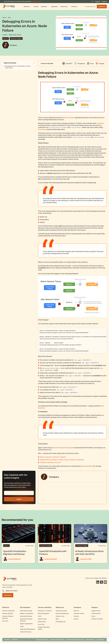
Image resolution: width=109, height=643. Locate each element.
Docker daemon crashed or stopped (53, 457)
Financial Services (25, 632)
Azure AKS (41, 624)
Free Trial (5, 621)
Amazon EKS (42, 621)
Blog (57, 619)
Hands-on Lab (60, 616)
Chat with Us (8, 595)
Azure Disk (42, 129)
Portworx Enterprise (8, 611)
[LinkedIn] (97, 582)
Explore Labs (36, 1)
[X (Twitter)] (101, 582)
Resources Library (61, 611)
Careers (76, 619)
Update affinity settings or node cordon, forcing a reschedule (62, 459)
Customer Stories (79, 613)
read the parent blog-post (63, 447)
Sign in (104, 1)
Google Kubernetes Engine (44, 628)
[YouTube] (105, 582)
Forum (93, 616)
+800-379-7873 (11, 591)
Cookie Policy (100, 639)
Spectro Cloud (42, 619)
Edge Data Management (27, 629)
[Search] (92, 1)
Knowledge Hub (60, 621)
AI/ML (22, 626)
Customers (54, 6)
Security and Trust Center (57, 639)
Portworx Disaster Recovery (7, 617)
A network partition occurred (50, 462)
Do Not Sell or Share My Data (75, 639)
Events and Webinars (62, 613)
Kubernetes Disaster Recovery (26, 620)
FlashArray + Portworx (45, 611)
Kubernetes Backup (26, 616)
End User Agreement (42, 639)
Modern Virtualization (26, 613)
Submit (19, 499)
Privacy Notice (90, 639)
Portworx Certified (97, 619)
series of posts (69, 117)
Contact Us (102, 6)
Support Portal (95, 611)
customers (100, 123)
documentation (87, 466)
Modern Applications (26, 623)
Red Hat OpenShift (43, 613)
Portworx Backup (7, 613)
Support (97, 1)
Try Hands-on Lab (90, 6)
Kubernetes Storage (26, 611)
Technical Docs (96, 613)
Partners (76, 616)
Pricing (36, 6)
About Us (76, 611)
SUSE (39, 616)
